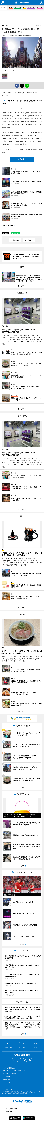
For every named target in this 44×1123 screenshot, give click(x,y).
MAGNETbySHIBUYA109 (25, 35)
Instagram (25, 1060)
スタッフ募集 (6, 1082)
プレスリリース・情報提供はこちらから (14, 1071)
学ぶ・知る (40, 7)
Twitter (19, 1060)
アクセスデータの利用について (11, 1073)
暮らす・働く (31, 7)
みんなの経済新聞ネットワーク (22, 1101)
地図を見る (22, 159)
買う (24, 7)
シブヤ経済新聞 (22, 2)
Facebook (14, 1060)
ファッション (6, 35)
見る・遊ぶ (18, 7)
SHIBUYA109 (14, 35)
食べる (10, 7)
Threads (30, 1060)
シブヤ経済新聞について (9, 1068)
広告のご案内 (6, 1079)
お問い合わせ (6, 1076)
